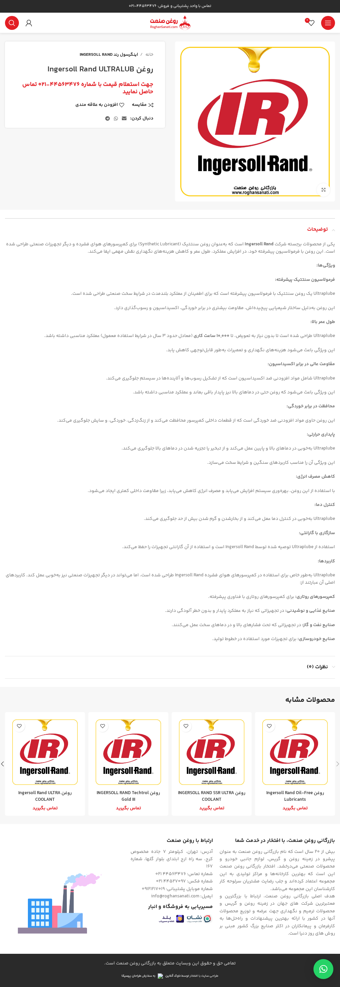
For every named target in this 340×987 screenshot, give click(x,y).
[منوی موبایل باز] (328, 23)
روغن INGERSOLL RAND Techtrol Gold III (128, 796)
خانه (148, 54)
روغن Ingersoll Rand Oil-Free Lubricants (295, 796)
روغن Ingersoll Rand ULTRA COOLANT (45, 796)
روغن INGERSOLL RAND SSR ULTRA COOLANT (211, 796)
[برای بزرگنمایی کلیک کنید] (323, 190)
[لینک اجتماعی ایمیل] (124, 118)
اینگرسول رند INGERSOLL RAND (109, 54)
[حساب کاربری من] (29, 23)
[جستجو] (12, 23)
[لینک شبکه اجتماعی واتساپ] (116, 118)
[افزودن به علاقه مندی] (269, 726)
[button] (323, 969)
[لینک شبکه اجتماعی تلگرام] (107, 118)
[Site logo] (170, 23)
